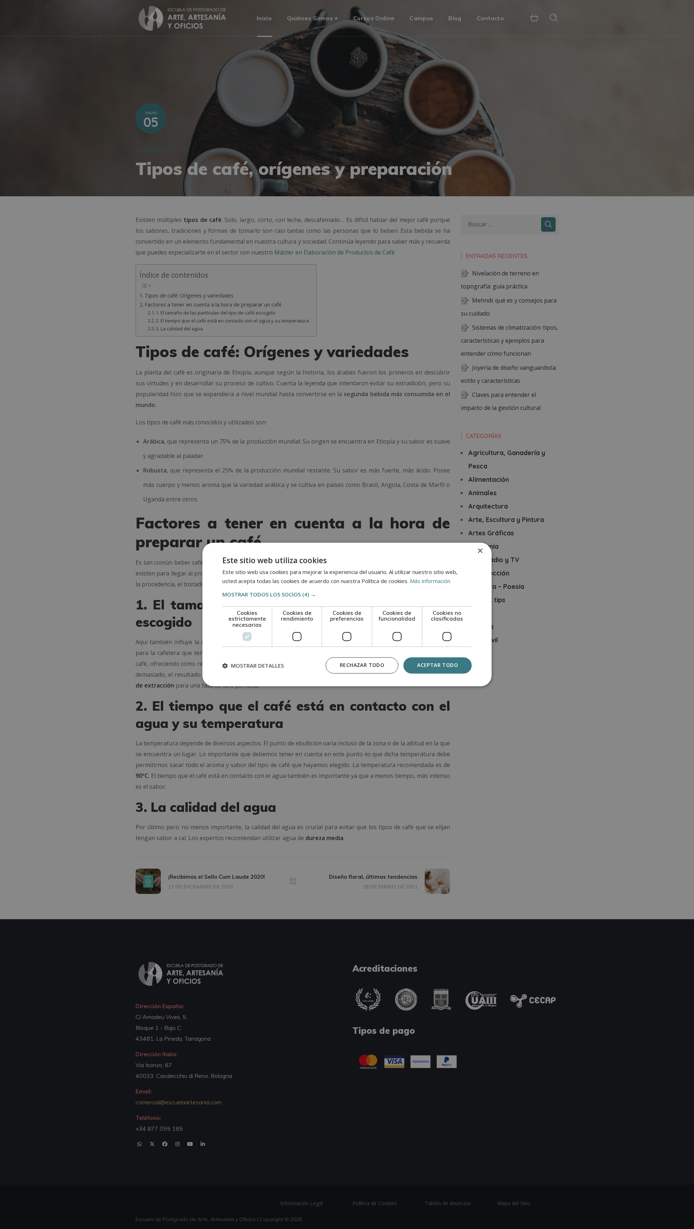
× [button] (480, 551)
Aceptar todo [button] (437, 665)
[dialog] (347, 614)
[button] (347, 594)
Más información (430, 581)
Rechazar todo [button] (362, 665)
